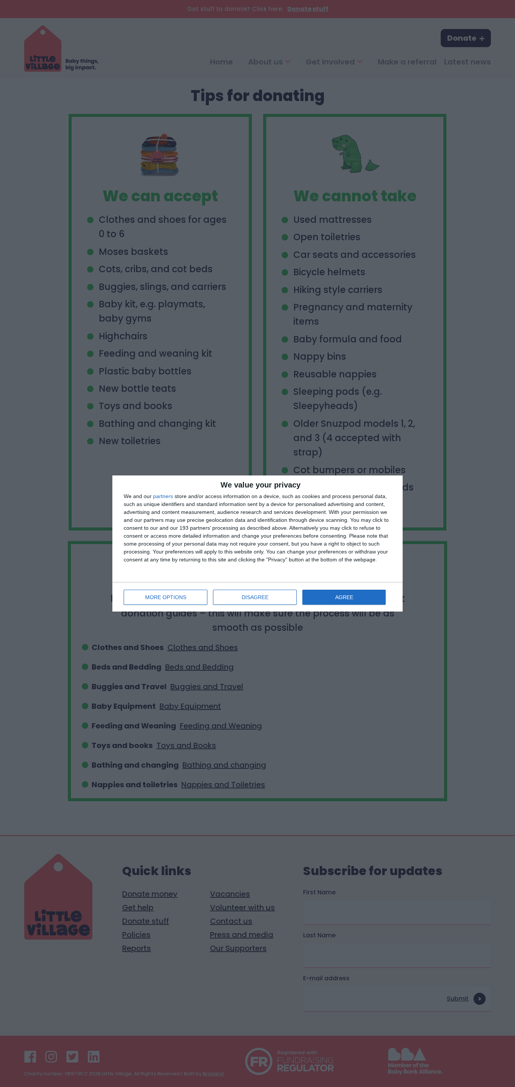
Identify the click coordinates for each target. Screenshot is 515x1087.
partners (163, 496)
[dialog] (257, 543)
